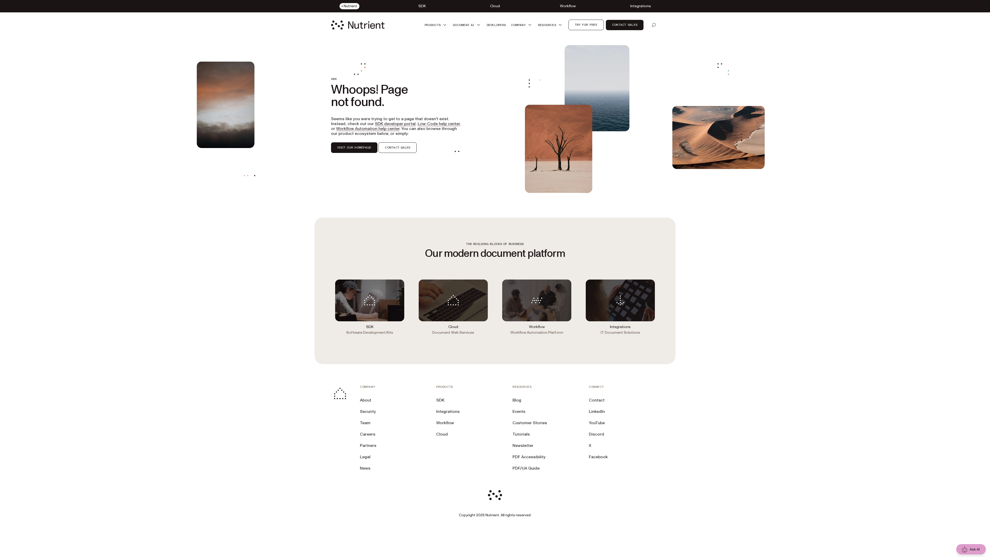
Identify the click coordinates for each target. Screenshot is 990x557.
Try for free (586, 24)
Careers (367, 434)
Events (519, 411)
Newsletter (523, 445)
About (365, 400)
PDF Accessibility (529, 457)
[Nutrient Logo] (358, 25)
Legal (365, 457)
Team (365, 423)
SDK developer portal (395, 124)
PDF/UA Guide (526, 468)
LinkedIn (597, 411)
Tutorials (521, 434)
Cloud (442, 434)
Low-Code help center (439, 124)
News (365, 468)
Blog (517, 400)
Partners (368, 445)
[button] (436, 25)
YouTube (597, 423)
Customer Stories (530, 423)
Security (368, 411)
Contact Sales (624, 24)
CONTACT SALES (397, 147)
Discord (596, 434)
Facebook (598, 457)
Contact (597, 400)
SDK (440, 400)
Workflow (445, 423)
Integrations (448, 411)
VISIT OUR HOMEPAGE (354, 147)
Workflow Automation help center (368, 129)
